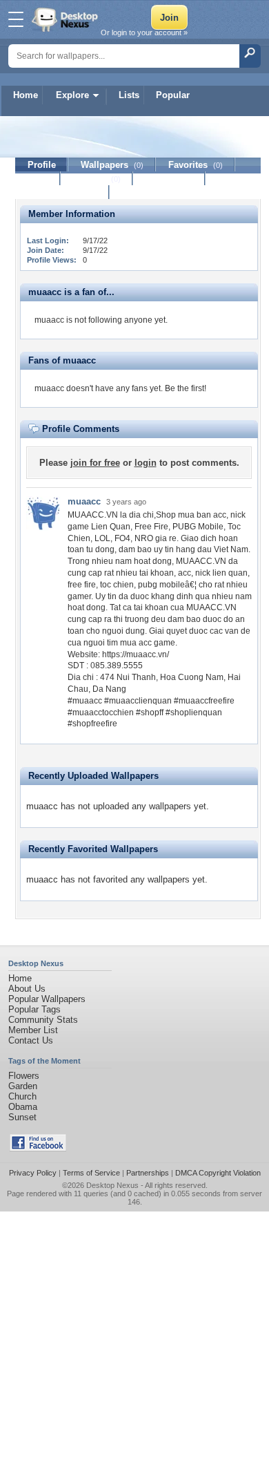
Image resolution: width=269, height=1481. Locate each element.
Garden (22, 1086)
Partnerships (147, 1173)
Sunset (22, 1117)
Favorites (195, 165)
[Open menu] (16, 19)
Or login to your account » (144, 32)
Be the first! (185, 388)
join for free (95, 462)
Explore (72, 95)
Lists (129, 95)
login (145, 462)
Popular (173, 95)
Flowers (23, 1075)
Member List (33, 1030)
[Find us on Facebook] (38, 1148)
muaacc (84, 501)
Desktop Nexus (112, 1185)
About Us (27, 988)
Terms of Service (91, 1173)
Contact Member (62, 192)
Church (22, 1096)
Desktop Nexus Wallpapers (66, 19)
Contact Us (30, 1040)
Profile (42, 165)
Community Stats (43, 1020)
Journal (97, 178)
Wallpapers (112, 165)
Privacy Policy (33, 1173)
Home (25, 95)
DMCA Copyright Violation (218, 1173)
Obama (22, 1107)
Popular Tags (34, 1009)
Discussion (169, 178)
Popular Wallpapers (47, 999)
